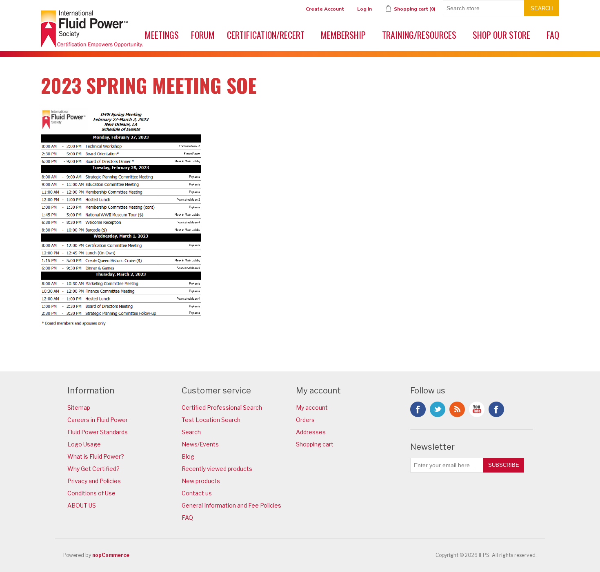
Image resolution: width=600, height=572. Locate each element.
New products (201, 480)
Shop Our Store (501, 35)
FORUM (203, 35)
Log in (364, 9)
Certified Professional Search (222, 407)
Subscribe (503, 465)
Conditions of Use (91, 493)
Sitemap (78, 407)
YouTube (476, 409)
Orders (305, 419)
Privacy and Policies (94, 480)
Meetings (162, 35)
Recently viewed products (217, 468)
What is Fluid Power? (95, 456)
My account (312, 407)
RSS (457, 409)
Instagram (496, 409)
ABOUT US (81, 505)
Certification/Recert (265, 35)
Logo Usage (84, 444)
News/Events (200, 444)
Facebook (418, 409)
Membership (343, 35)
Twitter (437, 409)
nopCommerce (110, 555)
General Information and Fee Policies (231, 505)
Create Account (325, 9)
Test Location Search (211, 419)
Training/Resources (419, 35)
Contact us (197, 493)
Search (542, 8)
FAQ (553, 35)
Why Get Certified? (93, 468)
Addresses (311, 431)
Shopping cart (314, 444)
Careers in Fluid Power (97, 419)
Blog (188, 456)
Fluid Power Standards (97, 431)
